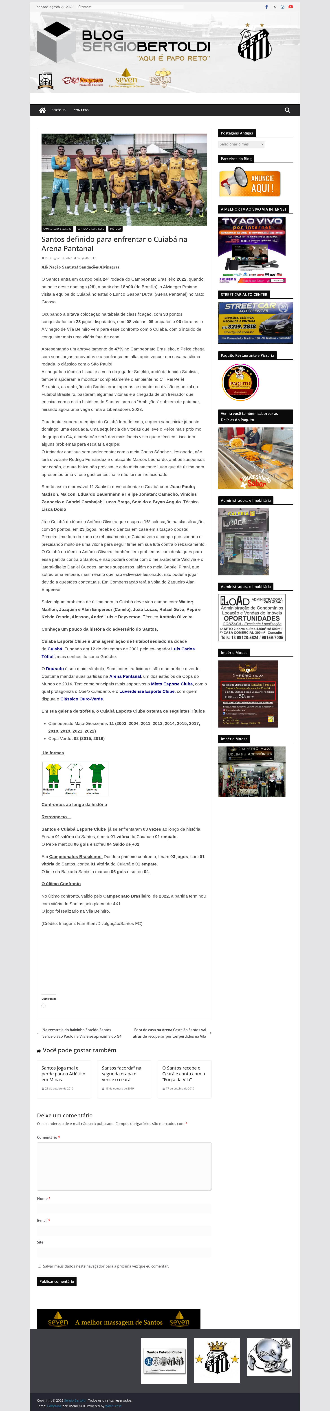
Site (40, 1242)
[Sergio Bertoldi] (42, 110)
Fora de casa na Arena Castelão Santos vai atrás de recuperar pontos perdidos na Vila (169, 1033)
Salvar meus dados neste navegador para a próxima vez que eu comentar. (106, 1266)
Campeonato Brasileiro (57, 228)
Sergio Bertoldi (86, 258)
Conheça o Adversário (90, 228)
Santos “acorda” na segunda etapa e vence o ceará (121, 1074)
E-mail (43, 1220)
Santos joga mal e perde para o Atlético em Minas (63, 1074)
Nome (44, 1198)
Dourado (55, 668)
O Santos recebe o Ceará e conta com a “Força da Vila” (183, 1074)
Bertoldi (58, 110)
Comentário (48, 1137)
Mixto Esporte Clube (172, 684)
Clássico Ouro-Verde (81, 699)
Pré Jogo (115, 228)
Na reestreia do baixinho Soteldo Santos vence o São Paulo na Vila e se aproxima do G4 (81, 1033)
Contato (81, 110)
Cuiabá (55, 649)
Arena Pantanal (125, 676)
